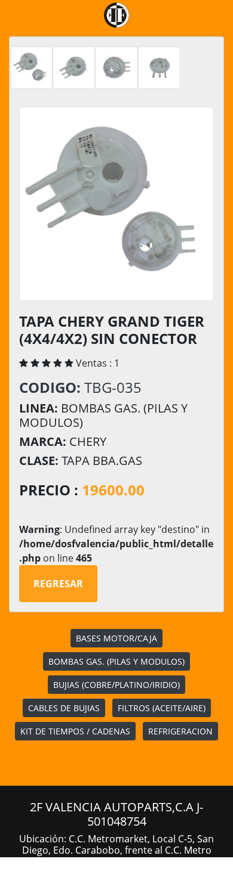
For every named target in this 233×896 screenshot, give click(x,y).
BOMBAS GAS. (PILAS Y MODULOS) (116, 661)
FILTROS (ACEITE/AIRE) (162, 708)
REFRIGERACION (180, 731)
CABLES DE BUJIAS (64, 708)
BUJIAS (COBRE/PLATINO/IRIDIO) (116, 684)
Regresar (58, 583)
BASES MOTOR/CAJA (116, 638)
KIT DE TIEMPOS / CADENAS (75, 731)
